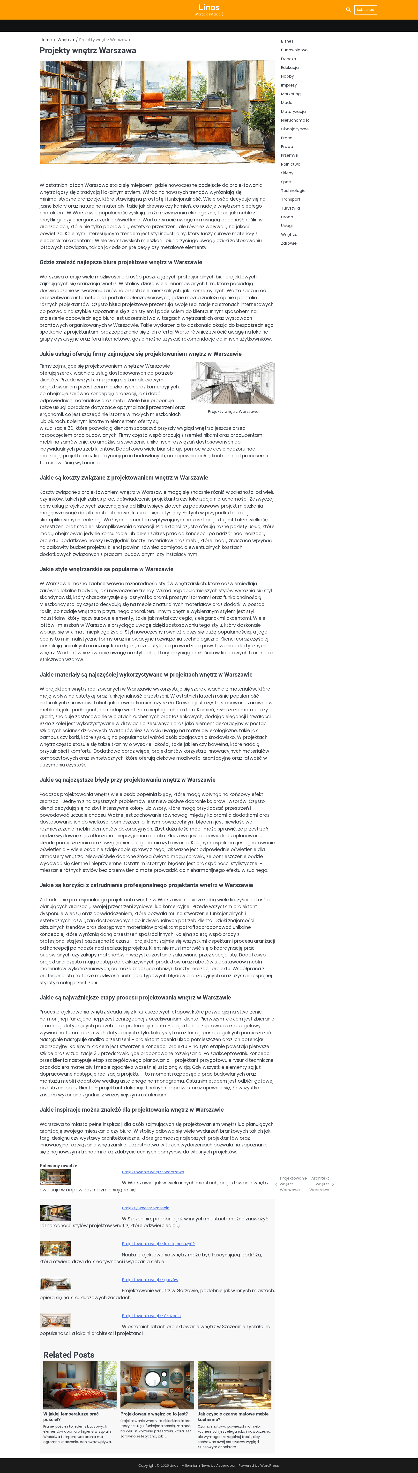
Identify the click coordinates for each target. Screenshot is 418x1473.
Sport (286, 182)
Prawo (287, 147)
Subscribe (365, 9)
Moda (286, 103)
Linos (209, 7)
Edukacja (290, 67)
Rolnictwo (290, 164)
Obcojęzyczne (295, 129)
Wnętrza (289, 234)
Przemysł (289, 155)
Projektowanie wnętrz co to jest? (154, 1414)
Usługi (287, 226)
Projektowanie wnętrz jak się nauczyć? (158, 1244)
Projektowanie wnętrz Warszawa (153, 1172)
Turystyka (290, 208)
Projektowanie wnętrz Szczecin (151, 1316)
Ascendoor (226, 1465)
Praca (286, 138)
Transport (290, 199)
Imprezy (289, 85)
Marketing (291, 94)
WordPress (269, 1465)
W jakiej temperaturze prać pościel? (71, 1416)
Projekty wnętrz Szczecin (145, 1208)
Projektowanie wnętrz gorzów (150, 1280)
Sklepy (287, 173)
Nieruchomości (296, 120)
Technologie (293, 190)
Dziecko (288, 59)
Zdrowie (289, 243)
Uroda (287, 217)
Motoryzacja (293, 111)
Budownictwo (294, 50)
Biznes (287, 41)
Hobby (287, 76)
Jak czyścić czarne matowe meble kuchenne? (233, 1416)
